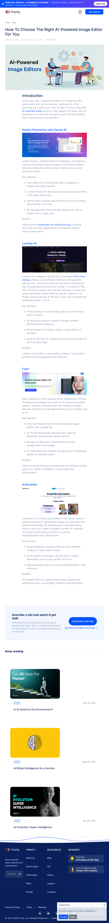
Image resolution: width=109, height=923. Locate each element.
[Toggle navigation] (80, 12)
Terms (29, 907)
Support (51, 883)
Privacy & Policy (12, 907)
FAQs (28, 883)
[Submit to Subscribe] (19, 874)
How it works (32, 866)
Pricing (29, 892)
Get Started (94, 12)
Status (50, 875)
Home (7, 22)
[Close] (104, 904)
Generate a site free (82, 621)
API (48, 866)
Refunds (42, 907)
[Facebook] (48, 913)
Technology (31, 875)
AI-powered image (32, 111)
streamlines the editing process (54, 224)
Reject (73, 917)
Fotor (25, 369)
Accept (63, 917)
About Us (30, 858)
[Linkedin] (40, 913)
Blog (14, 22)
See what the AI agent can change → (81, 628)
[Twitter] (57, 913)
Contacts (51, 892)
